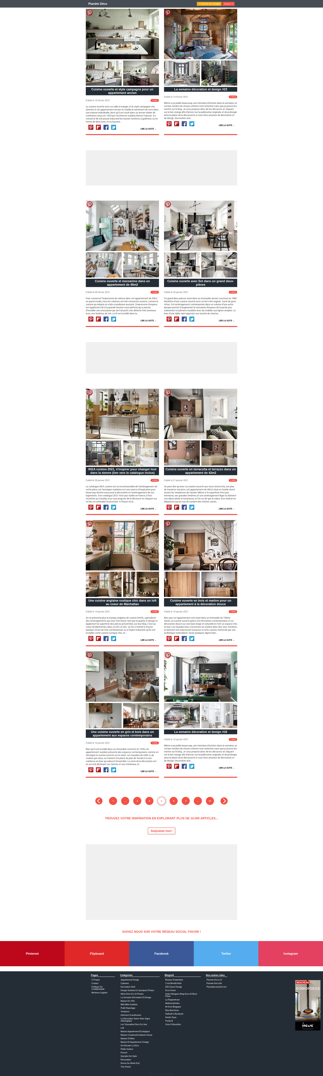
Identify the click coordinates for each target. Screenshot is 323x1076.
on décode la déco (130, 1045)
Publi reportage (128, 1008)
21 (210, 801)
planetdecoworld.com (216, 987)
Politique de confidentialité (97, 988)
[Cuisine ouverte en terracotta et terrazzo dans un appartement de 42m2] (200, 438)
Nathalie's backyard (174, 1014)
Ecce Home (170, 990)
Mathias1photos (172, 1003)
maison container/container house (136, 1035)
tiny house (126, 1067)
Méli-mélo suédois (129, 1004)
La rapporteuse (172, 1000)
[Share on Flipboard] (99, 129)
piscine (124, 1053)
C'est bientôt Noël (173, 983)
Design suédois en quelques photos (137, 990)
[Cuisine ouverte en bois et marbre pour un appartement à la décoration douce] (200, 570)
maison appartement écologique (135, 1031)
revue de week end (130, 1063)
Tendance (125, 1011)
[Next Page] (224, 801)
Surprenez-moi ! (161, 831)
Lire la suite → (148, 129)
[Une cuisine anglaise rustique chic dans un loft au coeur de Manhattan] (122, 570)
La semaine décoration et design (136, 997)
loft (122, 1028)
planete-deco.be (214, 983)
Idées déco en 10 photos (132, 994)
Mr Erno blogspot (173, 1007)
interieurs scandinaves (131, 1015)
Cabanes (125, 983)
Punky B (169, 1021)
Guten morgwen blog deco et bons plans (181, 995)
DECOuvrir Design (173, 987)
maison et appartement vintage (135, 1042)
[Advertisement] (161, 167)
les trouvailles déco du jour (134, 1024)
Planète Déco (97, 3)
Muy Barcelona (172, 1010)
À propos (95, 980)
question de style (129, 1056)
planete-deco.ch (214, 980)
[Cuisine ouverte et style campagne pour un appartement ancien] (122, 58)
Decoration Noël (128, 987)
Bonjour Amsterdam (174, 980)
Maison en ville (128, 1001)
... (125, 801)
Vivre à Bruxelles (173, 1024)
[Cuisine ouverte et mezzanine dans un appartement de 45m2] (122, 250)
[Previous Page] (99, 801)
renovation (126, 1060)
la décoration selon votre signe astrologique (135, 1020)
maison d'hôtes (127, 1038)
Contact (94, 983)
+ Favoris (209, 4)
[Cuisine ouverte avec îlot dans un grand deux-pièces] (200, 250)
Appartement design (130, 980)
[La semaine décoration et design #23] (200, 58)
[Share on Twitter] (114, 129)
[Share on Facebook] (107, 129)
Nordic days (170, 1017)
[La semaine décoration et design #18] (200, 701)
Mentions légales (99, 993)
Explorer (228, 4)
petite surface (127, 1049)
